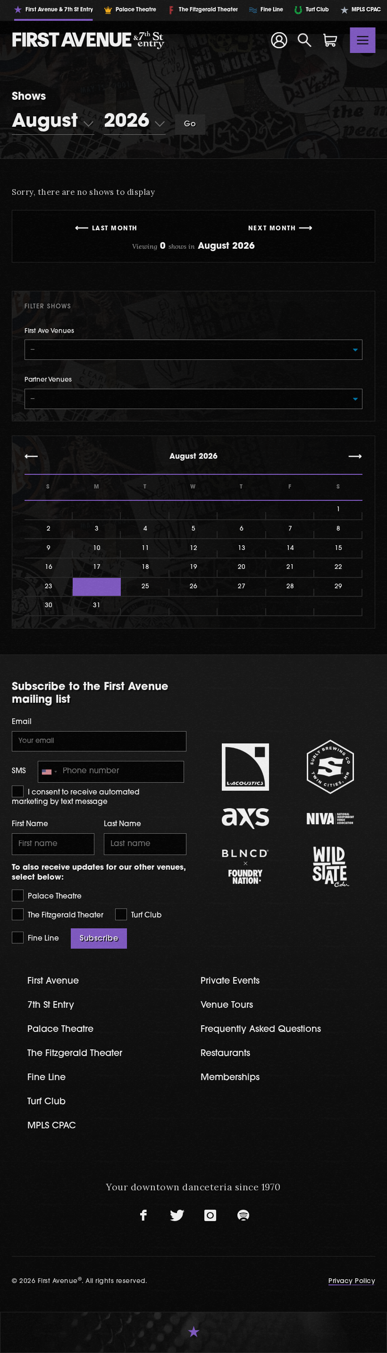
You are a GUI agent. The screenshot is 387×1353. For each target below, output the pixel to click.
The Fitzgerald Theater (64, 915)
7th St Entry (50, 1005)
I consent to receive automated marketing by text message (75, 797)
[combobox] (49, 771)
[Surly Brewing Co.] (330, 767)
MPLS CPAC (51, 1126)
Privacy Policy (351, 1281)
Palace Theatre (54, 896)
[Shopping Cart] (330, 40)
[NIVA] (330, 818)
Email (22, 722)
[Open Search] (305, 40)
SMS (19, 771)
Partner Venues (48, 380)
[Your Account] (279, 40)
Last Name (122, 824)
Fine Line (42, 939)
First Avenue (53, 981)
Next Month (272, 229)
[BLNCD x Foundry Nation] (245, 866)
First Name (30, 824)
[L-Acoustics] (245, 767)
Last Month (115, 229)
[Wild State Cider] (330, 866)
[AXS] (245, 818)
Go (190, 124)
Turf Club (145, 915)
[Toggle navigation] (363, 40)
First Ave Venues (49, 331)
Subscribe (99, 939)
